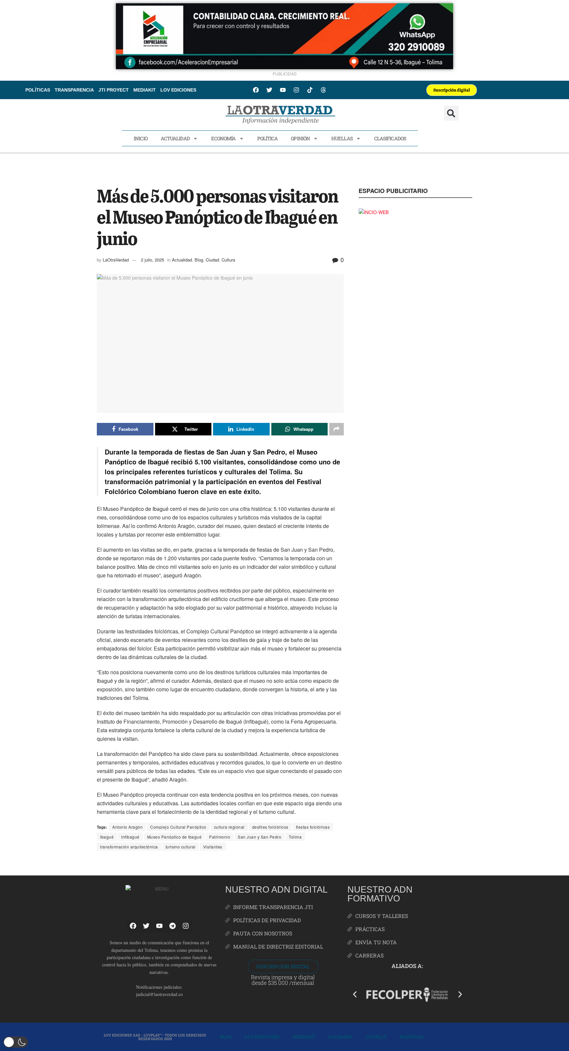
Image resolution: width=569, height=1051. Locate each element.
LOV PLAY (376, 1037)
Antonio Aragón (127, 827)
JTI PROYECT (113, 90)
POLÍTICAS (37, 90)
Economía (223, 138)
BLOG (226, 1037)
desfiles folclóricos (270, 827)
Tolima (295, 837)
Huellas (342, 138)
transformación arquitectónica (129, 846)
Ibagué (107, 837)
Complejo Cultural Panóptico (178, 827)
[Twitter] (269, 90)
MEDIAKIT (144, 90)
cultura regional (229, 827)
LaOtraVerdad (116, 260)
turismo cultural (181, 846)
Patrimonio (219, 837)
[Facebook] (256, 90)
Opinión (300, 138)
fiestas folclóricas (313, 827)
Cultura (228, 260)
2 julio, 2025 (152, 260)
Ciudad (212, 260)
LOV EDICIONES (178, 90)
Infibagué (130, 837)
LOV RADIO (340, 1037)
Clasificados (390, 138)
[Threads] (323, 90)
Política (267, 138)
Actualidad (175, 138)
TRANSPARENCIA (74, 90)
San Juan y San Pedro (259, 837)
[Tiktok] (310, 90)
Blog (199, 260)
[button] (451, 113)
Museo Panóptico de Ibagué (174, 837)
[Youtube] (283, 90)
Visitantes (212, 846)
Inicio (141, 138)
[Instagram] (296, 90)
